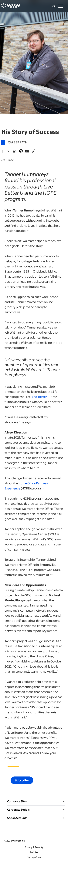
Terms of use (34, 857)
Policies (34, 852)
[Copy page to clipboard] (33, 150)
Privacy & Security (34, 847)
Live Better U (40, 396)
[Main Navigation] (60, 6)
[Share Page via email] (27, 151)
